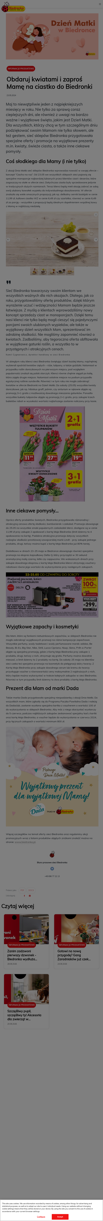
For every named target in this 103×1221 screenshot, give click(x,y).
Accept (60, 1217)
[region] (51, 1210)
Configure (41, 1217)
